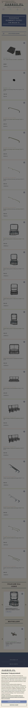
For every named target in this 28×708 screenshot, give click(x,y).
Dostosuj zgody (14, 705)
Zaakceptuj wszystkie (14, 701)
